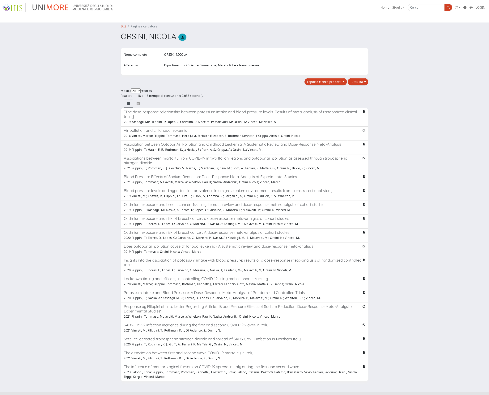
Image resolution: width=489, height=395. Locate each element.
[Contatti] (471, 7)
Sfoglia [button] (397, 7)
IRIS (123, 26)
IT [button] (456, 7)
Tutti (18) (357, 82)
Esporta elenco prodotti (324, 82)
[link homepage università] (73, 7)
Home (385, 7)
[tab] (128, 104)
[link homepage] (14, 7)
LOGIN (480, 7)
